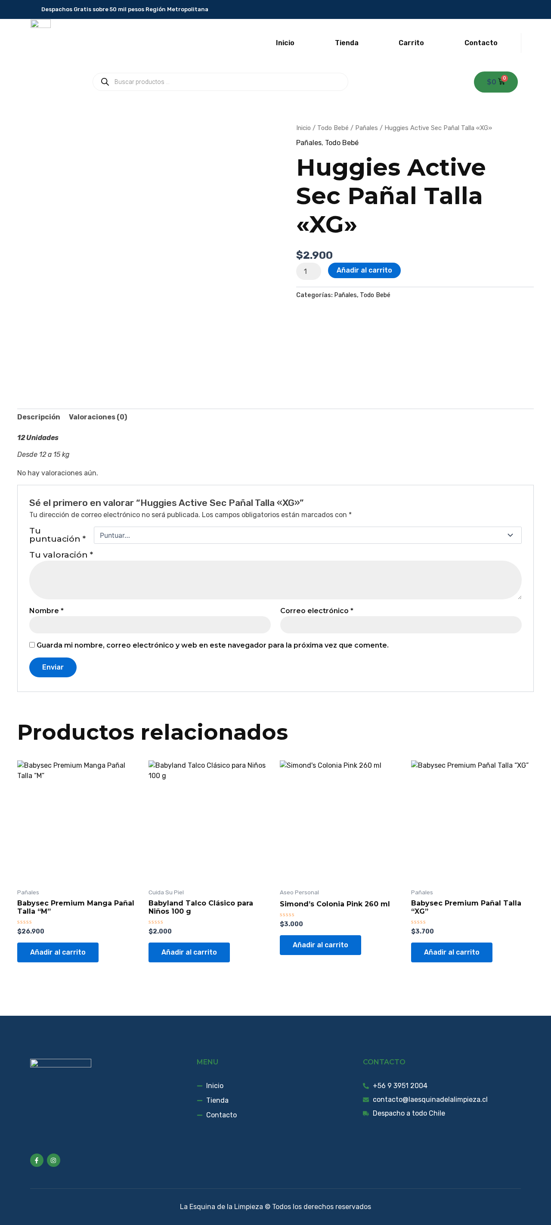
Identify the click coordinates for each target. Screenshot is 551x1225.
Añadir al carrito (364, 270)
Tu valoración (61, 554)
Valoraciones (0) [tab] (98, 417)
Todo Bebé (333, 128)
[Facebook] (503, 9)
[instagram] (515, 9)
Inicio (285, 43)
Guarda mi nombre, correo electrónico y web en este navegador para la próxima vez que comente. (213, 645)
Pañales (366, 128)
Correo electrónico (316, 611)
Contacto (481, 43)
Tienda (347, 43)
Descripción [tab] (38, 417)
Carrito (411, 43)
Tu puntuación (57, 535)
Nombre (46, 611)
